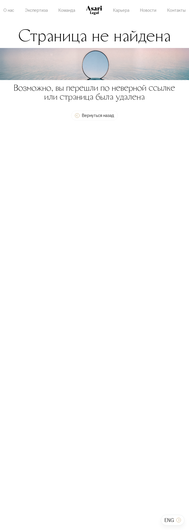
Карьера (121, 10)
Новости (148, 10)
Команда (66, 10)
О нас (8, 10)
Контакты (176, 10)
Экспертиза (36, 10)
